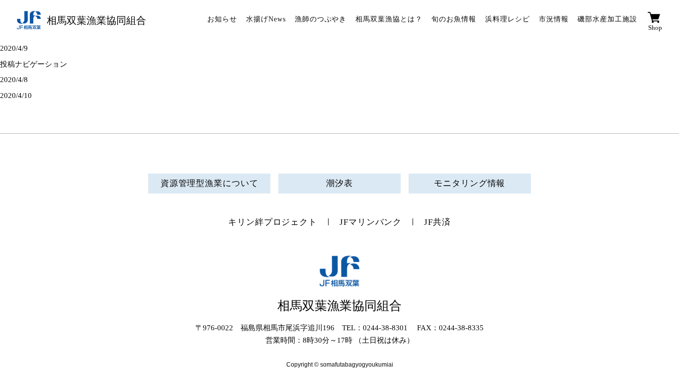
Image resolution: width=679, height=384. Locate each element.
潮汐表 (339, 183)
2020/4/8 (14, 80)
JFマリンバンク (371, 222)
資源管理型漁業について (209, 183)
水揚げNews (266, 19)
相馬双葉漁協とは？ (389, 19)
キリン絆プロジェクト (272, 222)
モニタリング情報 (469, 183)
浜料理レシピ (507, 19)
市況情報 (554, 19)
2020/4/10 (16, 95)
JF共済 (437, 222)
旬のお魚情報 (453, 19)
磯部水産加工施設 (607, 19)
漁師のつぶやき (321, 19)
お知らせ (222, 19)
